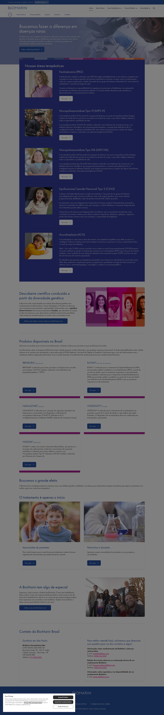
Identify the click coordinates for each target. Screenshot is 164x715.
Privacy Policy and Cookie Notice (33, 702)
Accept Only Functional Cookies (63, 702)
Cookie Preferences (63, 706)
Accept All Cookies (63, 697)
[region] (39, 702)
